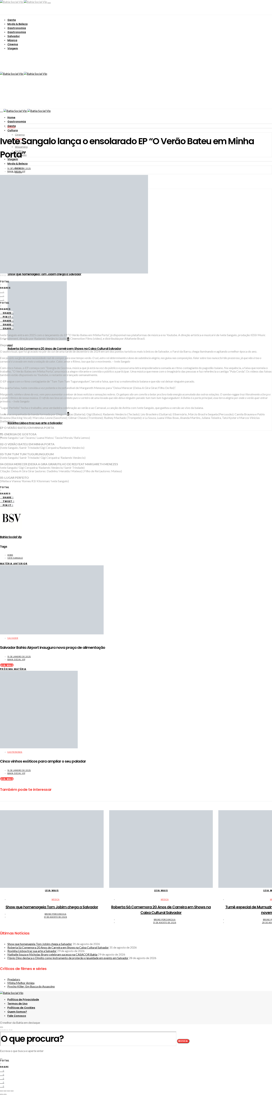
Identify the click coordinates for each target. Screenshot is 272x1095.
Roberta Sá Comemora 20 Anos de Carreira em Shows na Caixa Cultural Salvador (64, 348)
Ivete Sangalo (15, 558)
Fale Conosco (16, 1016)
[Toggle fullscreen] (8, 1090)
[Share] (5, 1090)
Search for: (6, 1030)
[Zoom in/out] (12, 1090)
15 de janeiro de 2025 (19, 656)
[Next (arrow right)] (5, 1094)
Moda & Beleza (17, 24)
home (10, 555)
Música (12, 40)
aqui (10, 345)
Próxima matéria (13, 669)
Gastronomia (16, 28)
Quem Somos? (17, 1012)
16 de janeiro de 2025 (19, 168)
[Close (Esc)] (1, 1090)
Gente (11, 20)
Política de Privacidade (23, 999)
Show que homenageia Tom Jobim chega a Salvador (44, 274)
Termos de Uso (17, 1003)
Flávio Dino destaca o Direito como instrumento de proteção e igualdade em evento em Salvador (67, 958)
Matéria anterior (14, 563)
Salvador (13, 36)
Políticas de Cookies (21, 1007)
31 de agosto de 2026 (55, 917)
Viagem (12, 48)
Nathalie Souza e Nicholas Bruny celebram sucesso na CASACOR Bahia (52, 954)
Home (11, 117)
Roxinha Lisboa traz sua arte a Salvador (35, 423)
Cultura (12, 130)
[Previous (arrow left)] (1, 1094)
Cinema (12, 44)
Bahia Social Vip (16, 171)
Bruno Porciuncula (55, 914)
